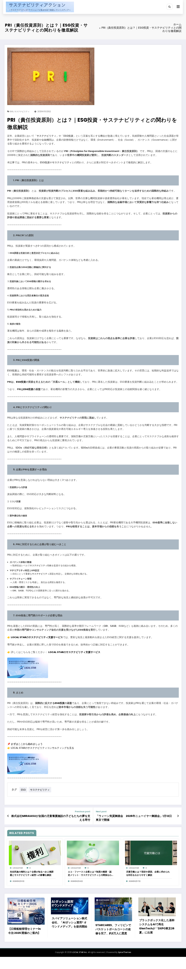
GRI (14, 590)
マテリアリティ (17, 570)
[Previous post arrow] (8, 816)
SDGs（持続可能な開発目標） (32, 447)
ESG (11, 111)
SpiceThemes (124, 952)
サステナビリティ (22, 111)
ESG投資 (68, 136)
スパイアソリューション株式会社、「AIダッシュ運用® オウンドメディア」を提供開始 (25, 922)
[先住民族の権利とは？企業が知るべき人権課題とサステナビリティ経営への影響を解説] (35, 852)
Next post (101, 811)
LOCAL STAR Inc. (79, 952)
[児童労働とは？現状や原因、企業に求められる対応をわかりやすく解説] (151, 852)
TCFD (29, 590)
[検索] (170, 7)
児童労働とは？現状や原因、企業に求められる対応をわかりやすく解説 (148, 873)
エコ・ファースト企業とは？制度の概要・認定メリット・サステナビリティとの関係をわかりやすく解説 (90, 873)
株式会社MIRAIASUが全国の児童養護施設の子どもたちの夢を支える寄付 (50, 818)
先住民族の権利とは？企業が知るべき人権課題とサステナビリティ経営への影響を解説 (32, 873)
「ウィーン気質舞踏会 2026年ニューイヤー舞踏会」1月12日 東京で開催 (134, 818)
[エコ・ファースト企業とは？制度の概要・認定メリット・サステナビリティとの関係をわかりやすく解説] (93, 852)
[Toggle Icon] (178, 7)
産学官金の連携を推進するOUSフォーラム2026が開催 (156, 930)
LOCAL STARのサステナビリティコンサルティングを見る (42, 748)
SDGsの (85, 447)
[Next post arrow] (178, 816)
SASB (21, 590)
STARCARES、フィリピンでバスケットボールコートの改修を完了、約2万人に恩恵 (69, 929)
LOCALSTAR (18, 868)
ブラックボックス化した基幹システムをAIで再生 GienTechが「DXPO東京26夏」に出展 (113, 926)
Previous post (82, 811)
